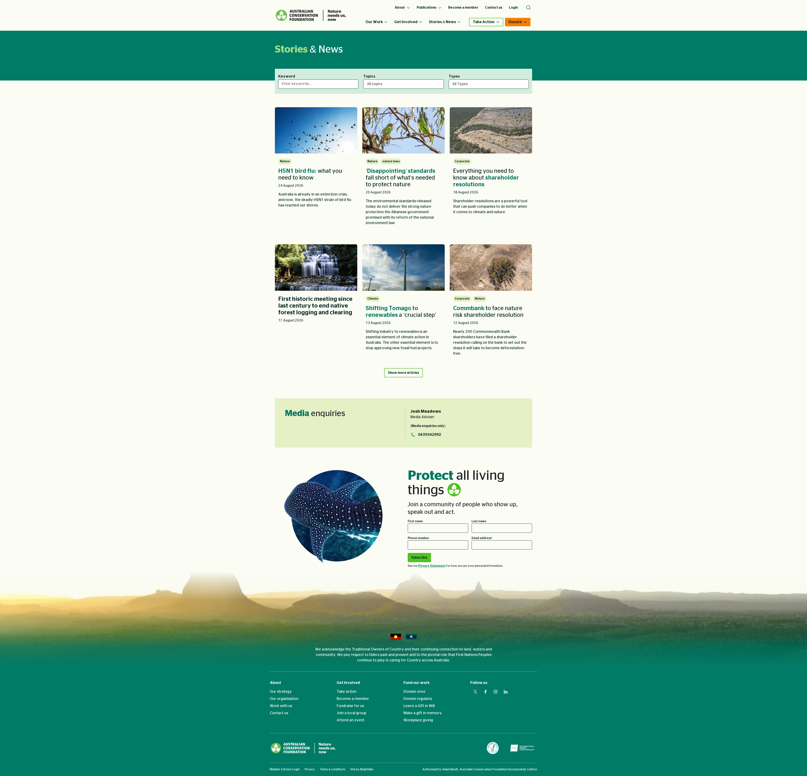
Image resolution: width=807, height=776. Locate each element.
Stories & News (442, 22)
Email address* (482, 538)
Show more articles (403, 372)
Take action (346, 692)
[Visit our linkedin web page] (506, 692)
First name (415, 521)
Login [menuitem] (513, 7)
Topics (369, 76)
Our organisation (284, 699)
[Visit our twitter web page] (475, 692)
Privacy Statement (432, 565)
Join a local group (351, 713)
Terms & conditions (332, 769)
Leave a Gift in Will (419, 706)
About (275, 683)
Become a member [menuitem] (463, 7)
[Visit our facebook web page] (485, 692)
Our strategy (281, 692)
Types (454, 76)
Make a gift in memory (423, 713)
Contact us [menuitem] (493, 7)
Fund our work (417, 683)
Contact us (279, 713)
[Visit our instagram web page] (496, 692)
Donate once (414, 692)
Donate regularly (418, 699)
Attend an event (350, 720)
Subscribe (419, 557)
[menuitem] (379, 22)
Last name (479, 521)
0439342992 (429, 435)
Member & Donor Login (285, 769)
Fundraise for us (350, 706)
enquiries (315, 413)
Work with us (281, 706)
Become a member (353, 699)
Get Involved (406, 22)
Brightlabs (366, 769)
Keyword (286, 76)
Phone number (418, 538)
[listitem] (316, 169)
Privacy (310, 769)
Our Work (374, 22)
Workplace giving (418, 720)
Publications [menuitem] (427, 7)
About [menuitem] (400, 7)
